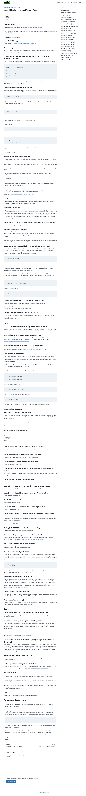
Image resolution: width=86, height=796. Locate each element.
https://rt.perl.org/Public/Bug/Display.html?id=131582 (39, 331)
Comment (8, 756)
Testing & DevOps (65, 57)
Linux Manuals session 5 (66, 37)
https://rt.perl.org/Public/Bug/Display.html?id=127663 (23, 194)
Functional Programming (66, 23)
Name (8, 775)
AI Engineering (64, 10)
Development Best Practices (67, 21)
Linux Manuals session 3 (66, 33)
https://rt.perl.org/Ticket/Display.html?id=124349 (37, 668)
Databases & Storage (65, 17)
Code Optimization (65, 15)
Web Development (65, 59)
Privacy (47, 792)
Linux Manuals (74, 2)
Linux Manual (7, 12)
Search (79, 2)
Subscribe (67, 2)
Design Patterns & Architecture (67, 19)
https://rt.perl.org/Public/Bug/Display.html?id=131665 (35, 349)
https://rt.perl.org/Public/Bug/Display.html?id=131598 (16, 341)
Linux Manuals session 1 (15, 7)
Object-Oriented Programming (67, 46)
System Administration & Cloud (68, 53)
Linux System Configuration (67, 44)
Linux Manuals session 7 (66, 39)
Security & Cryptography (66, 52)
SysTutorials (39, 792)
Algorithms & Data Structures (67, 12)
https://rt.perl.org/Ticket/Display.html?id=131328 (15, 52)
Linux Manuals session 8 (66, 41)
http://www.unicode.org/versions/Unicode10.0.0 (25, 43)
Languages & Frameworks (66, 24)
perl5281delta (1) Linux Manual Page (47, 745)
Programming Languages (66, 48)
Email (25, 775)
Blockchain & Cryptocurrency (67, 14)
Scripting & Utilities (65, 50)
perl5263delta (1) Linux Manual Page (14, 745)
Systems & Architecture (66, 55)
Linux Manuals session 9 (66, 42)
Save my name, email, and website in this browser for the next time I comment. (22, 778)
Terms (44, 792)
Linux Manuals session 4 (66, 35)
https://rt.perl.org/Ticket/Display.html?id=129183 (32, 539)
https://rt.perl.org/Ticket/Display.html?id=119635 (15, 587)
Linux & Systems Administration (68, 26)
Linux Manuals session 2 (66, 32)
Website (42, 775)
